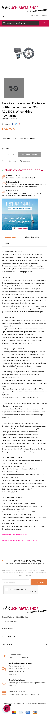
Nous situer (13, 674)
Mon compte (34, 16)
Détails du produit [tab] (32, 237)
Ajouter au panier (29, 154)
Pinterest (20, 124)
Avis (7, 243)
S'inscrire (44, 16)
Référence (6, 119)
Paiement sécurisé (17, 691)
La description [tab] (10, 237)
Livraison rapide (16, 654)
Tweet (16, 124)
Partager (12, 124)
